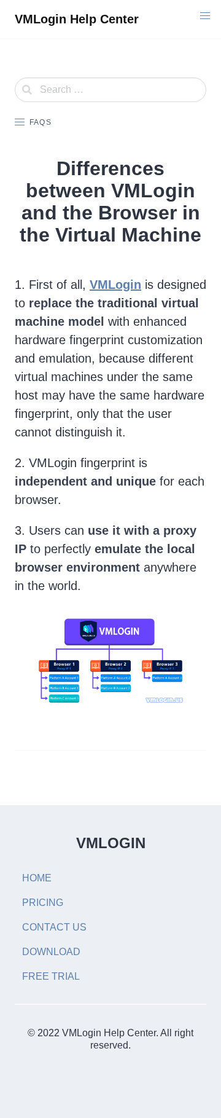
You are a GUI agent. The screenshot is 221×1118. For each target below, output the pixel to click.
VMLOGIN (110, 843)
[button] (205, 16)
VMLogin (115, 284)
